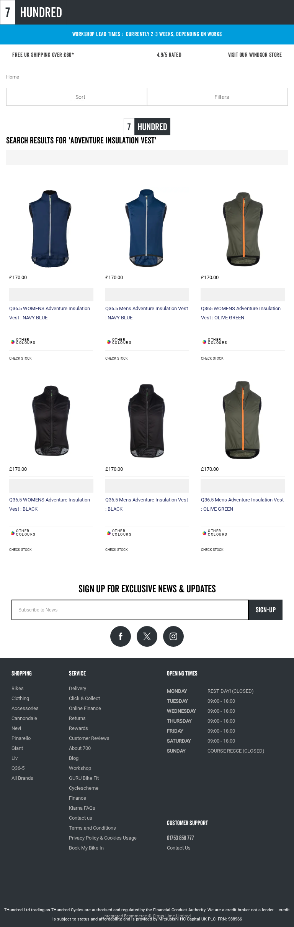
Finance (77, 798)
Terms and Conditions (92, 828)
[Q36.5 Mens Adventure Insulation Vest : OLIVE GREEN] (243, 420)
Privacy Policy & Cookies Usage (103, 838)
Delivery (77, 688)
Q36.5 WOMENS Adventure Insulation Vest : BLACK (49, 504)
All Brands (22, 778)
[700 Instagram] (173, 636)
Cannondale (24, 718)
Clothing (20, 698)
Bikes (17, 688)
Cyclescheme (83, 788)
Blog (73, 758)
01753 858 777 (180, 838)
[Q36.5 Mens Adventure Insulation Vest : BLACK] (147, 420)
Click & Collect (84, 698)
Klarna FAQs (82, 808)
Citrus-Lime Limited (172, 916)
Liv (14, 758)
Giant (17, 748)
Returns (77, 718)
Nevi (16, 728)
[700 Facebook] (120, 636)
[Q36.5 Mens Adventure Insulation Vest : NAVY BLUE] (147, 229)
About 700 (80, 748)
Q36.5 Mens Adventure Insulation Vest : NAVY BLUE (146, 313)
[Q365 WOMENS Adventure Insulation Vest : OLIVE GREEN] (243, 229)
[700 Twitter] (147, 636)
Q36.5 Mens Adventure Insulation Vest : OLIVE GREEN (242, 504)
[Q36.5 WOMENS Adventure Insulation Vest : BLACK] (51, 420)
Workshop (80, 768)
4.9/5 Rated (171, 55)
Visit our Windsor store (255, 55)
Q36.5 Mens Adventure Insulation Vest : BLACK (146, 504)
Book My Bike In (86, 848)
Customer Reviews (89, 738)
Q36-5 (17, 768)
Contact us (80, 818)
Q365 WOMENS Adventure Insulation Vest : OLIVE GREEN (241, 313)
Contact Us (179, 848)
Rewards (78, 728)
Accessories (25, 708)
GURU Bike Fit (84, 778)
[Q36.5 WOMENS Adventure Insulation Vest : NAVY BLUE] (51, 229)
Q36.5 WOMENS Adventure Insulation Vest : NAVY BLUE (49, 313)
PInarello (21, 738)
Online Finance (85, 708)
